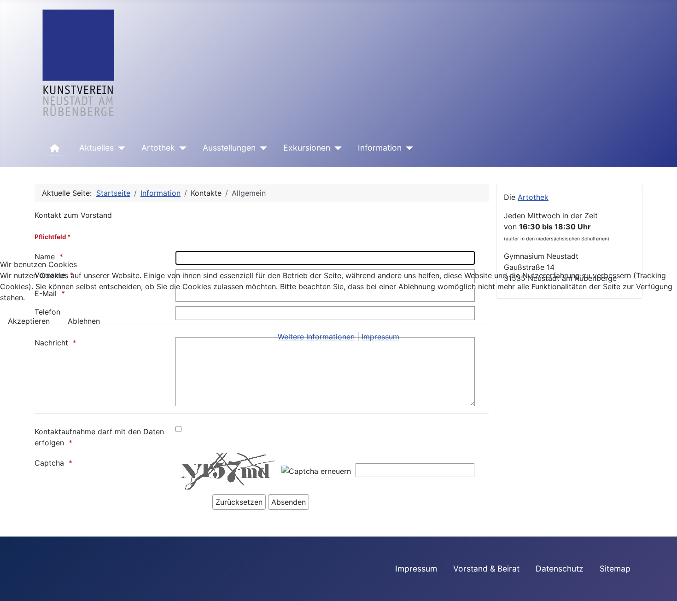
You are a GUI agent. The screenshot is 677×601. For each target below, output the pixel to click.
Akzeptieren (29, 321)
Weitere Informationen (316, 336)
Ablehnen (84, 321)
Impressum (380, 336)
